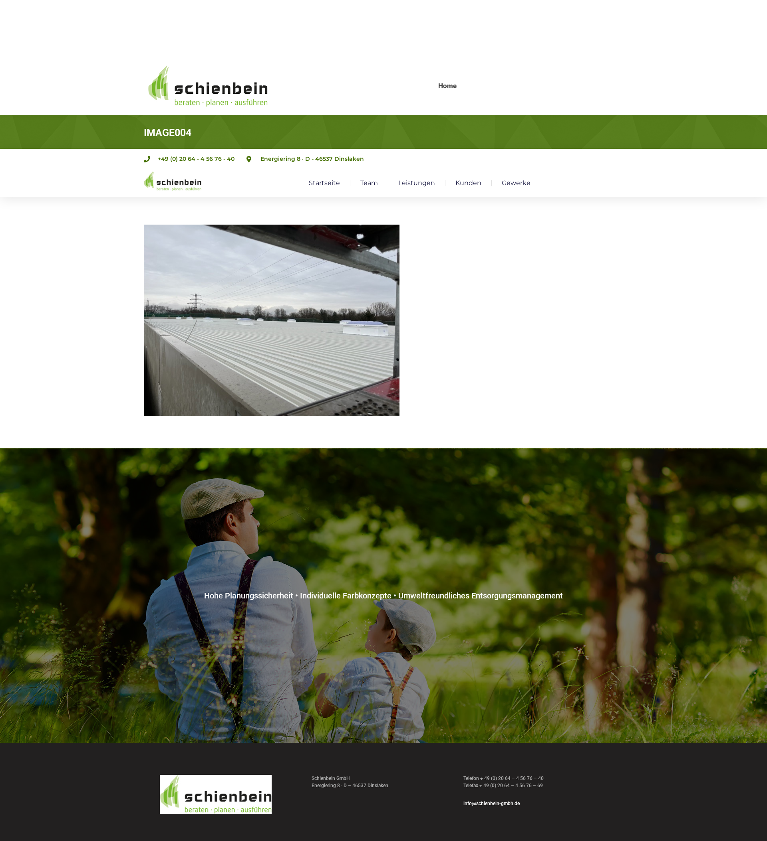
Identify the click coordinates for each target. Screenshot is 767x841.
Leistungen (416, 183)
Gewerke (516, 183)
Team (369, 183)
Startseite (324, 183)
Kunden (468, 183)
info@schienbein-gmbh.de (491, 803)
